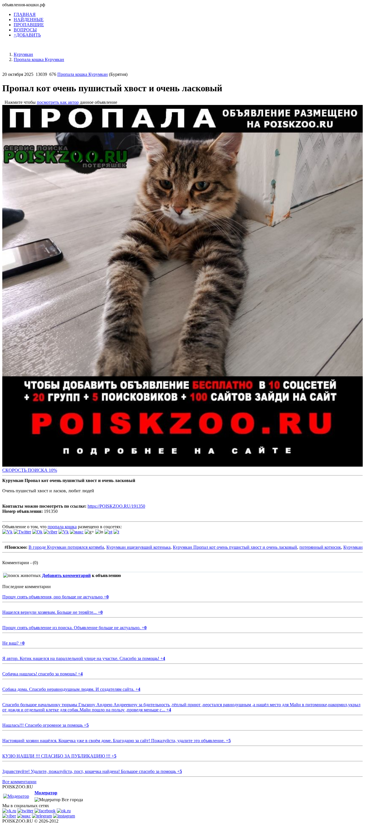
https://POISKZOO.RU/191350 (116, 506)
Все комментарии (19, 781)
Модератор (46, 792)
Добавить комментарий (66, 575)
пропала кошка (62, 526)
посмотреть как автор (58, 102)
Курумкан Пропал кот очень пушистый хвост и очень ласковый (235, 547)
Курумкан (353, 547)
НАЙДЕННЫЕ (29, 19)
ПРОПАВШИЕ (29, 24)
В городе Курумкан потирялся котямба (66, 547)
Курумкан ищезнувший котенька (138, 547)
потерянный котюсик (320, 547)
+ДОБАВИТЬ (27, 35)
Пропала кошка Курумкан (82, 74)
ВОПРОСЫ (25, 29)
